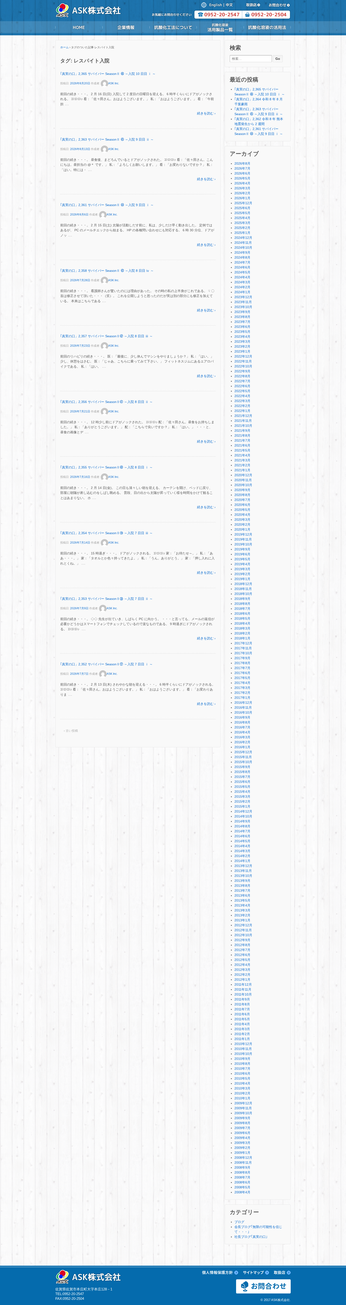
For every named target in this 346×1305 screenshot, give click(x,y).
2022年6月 (242, 386)
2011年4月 (242, 1024)
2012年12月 (243, 925)
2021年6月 (242, 445)
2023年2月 (242, 346)
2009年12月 (243, 1103)
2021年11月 (243, 421)
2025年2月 (242, 228)
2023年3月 (242, 341)
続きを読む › (206, 113)
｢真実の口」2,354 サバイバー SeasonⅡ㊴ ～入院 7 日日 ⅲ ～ (106, 533)
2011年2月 (242, 1034)
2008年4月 (242, 1192)
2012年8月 (242, 945)
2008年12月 (243, 1157)
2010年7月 (242, 1068)
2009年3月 (242, 1143)
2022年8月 (242, 376)
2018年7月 (242, 608)
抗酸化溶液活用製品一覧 (220, 27)
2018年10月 (243, 594)
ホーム (64, 47)
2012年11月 (243, 930)
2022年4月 (242, 396)
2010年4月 (242, 1083)
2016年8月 (242, 722)
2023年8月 (242, 317)
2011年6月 (242, 1014)
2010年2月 (242, 1093)
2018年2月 (242, 633)
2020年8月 (242, 495)
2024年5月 (242, 272)
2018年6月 (242, 613)
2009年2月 (242, 1148)
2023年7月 (242, 322)
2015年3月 (242, 796)
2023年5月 (242, 331)
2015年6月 (242, 782)
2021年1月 (242, 470)
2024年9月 (242, 252)
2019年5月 (242, 559)
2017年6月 (242, 673)
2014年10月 (243, 816)
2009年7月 (242, 1128)
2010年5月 (242, 1078)
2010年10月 (243, 1054)
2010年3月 (242, 1088)
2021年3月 (242, 460)
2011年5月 (242, 1019)
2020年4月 (242, 514)
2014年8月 (242, 826)
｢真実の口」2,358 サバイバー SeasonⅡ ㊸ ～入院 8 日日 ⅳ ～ (107, 270)
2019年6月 (242, 554)
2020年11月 (243, 480)
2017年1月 (242, 697)
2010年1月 (242, 1098)
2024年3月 (242, 282)
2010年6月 (242, 1073)
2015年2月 (242, 801)
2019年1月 (242, 579)
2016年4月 (242, 732)
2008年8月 (242, 1172)
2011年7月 (242, 1009)
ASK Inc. (113, 83)
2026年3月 (242, 188)
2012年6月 (242, 955)
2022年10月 (243, 366)
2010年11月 (243, 1049)
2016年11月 (243, 707)
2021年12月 (243, 416)
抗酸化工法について (173, 27)
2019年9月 (242, 549)
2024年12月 (243, 238)
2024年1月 (242, 292)
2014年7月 (242, 831)
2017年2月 (242, 693)
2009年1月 (242, 1153)
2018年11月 (243, 589)
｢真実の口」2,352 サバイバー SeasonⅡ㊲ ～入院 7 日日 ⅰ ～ (106, 664)
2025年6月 (242, 208)
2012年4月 (242, 965)
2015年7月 (242, 777)
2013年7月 (242, 890)
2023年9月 (242, 312)
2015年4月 (242, 791)
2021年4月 (242, 455)
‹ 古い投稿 (71, 730)
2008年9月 (242, 1167)
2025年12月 (243, 203)
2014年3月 (242, 851)
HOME (78, 27)
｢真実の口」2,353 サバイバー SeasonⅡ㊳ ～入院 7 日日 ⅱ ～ (106, 599)
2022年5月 (242, 391)
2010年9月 (242, 1059)
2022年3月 (242, 401)
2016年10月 (243, 712)
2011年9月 (242, 999)
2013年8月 (242, 885)
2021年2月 (242, 465)
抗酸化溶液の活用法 (267, 27)
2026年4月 (242, 183)
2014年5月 (242, 841)
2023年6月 (242, 327)
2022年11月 (243, 361)
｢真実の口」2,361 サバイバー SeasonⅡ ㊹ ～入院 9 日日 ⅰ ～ (107, 205)
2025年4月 (242, 218)
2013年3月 (242, 910)
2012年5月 (242, 960)
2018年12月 (243, 584)
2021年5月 (242, 450)
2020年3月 (242, 519)
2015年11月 (243, 757)
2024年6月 (242, 267)
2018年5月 (242, 618)
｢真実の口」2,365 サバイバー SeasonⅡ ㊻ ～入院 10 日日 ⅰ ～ (108, 74)
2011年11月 (242, 989)
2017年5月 (242, 678)
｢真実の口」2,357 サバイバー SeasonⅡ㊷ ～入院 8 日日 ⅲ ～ (106, 336)
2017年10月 (243, 653)
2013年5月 (242, 900)
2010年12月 (243, 1044)
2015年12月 (243, 752)
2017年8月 (242, 663)
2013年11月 (243, 871)
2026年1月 (242, 198)
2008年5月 (242, 1187)
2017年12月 (243, 643)
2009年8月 (242, 1123)
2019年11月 (243, 539)
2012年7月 (242, 950)
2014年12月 (243, 811)
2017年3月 (242, 688)
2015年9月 (242, 767)
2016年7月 (242, 727)
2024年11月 (243, 242)
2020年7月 (242, 500)
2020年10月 (243, 485)
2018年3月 (242, 628)
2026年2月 (242, 193)
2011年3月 (242, 1029)
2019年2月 (242, 574)
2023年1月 (242, 351)
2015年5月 (242, 787)
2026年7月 (242, 168)
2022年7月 (242, 381)
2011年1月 (242, 1039)
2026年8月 (242, 163)
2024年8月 (242, 257)
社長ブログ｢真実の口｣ (250, 1237)
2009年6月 (242, 1133)
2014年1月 (242, 861)
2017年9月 (242, 658)
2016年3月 (242, 737)
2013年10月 (243, 876)
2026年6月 (242, 173)
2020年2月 (242, 524)
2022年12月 (243, 356)
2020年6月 (242, 505)
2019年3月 (242, 569)
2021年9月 (242, 430)
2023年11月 (243, 302)
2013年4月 (242, 905)
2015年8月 (242, 772)
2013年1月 (242, 920)
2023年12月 (243, 297)
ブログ (239, 1222)
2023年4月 (242, 336)
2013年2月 (242, 915)
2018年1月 (242, 638)
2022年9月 (242, 371)
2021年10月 (243, 425)
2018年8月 (242, 604)
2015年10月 (243, 762)
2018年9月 (242, 599)
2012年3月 (242, 970)
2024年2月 (242, 287)
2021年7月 (242, 440)
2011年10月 (243, 994)
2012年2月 (242, 974)
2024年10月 (243, 247)
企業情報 (125, 27)
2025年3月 (242, 223)
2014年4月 (242, 846)
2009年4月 (242, 1138)
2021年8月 (242, 435)
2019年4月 (242, 564)
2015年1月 (242, 806)
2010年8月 (242, 1063)
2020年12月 (243, 475)
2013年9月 (242, 880)
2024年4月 (242, 277)
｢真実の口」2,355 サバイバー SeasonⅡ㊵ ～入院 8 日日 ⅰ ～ (106, 467)
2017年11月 (243, 648)
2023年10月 (243, 307)
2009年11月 (243, 1108)
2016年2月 (242, 742)
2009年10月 (243, 1113)
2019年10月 (243, 544)
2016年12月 (243, 702)
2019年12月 (243, 534)
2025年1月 (242, 233)
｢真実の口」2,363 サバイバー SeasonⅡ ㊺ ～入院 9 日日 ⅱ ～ (107, 139)
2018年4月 (242, 623)
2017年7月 (242, 668)
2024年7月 (242, 262)
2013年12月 (243, 866)
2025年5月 (242, 213)
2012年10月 (243, 935)
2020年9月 (242, 490)
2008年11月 (243, 1162)
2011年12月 (243, 984)
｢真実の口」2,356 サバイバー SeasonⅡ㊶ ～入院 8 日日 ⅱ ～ (106, 402)
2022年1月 (242, 411)
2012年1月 (242, 979)
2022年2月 (242, 406)
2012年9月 (242, 940)
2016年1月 (242, 747)
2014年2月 (242, 856)
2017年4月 (242, 683)
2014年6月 (242, 836)
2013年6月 (242, 895)
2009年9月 (242, 1118)
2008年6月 (242, 1182)
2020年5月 (242, 510)
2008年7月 (242, 1177)
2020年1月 (242, 529)
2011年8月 (242, 1004)
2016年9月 (242, 717)
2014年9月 (242, 821)
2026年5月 (242, 178)
